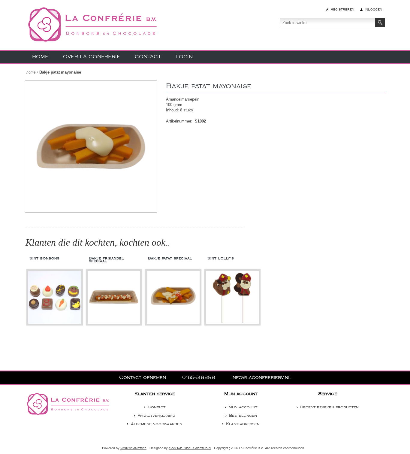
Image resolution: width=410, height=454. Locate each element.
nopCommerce (133, 448)
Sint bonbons (44, 258)
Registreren (342, 9)
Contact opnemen (143, 378)
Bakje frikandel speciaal (106, 259)
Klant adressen (243, 423)
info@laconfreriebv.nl (261, 378)
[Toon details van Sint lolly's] (232, 297)
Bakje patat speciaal (170, 258)
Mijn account (242, 407)
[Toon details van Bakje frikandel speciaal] (114, 297)
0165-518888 (199, 378)
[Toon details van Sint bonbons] (54, 297)
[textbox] (327, 22)
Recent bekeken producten (329, 407)
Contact (156, 407)
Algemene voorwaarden (156, 423)
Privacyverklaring (156, 415)
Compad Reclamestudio (190, 448)
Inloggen (373, 9)
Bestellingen (243, 415)
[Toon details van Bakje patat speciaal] (173, 297)
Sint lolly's (220, 258)
